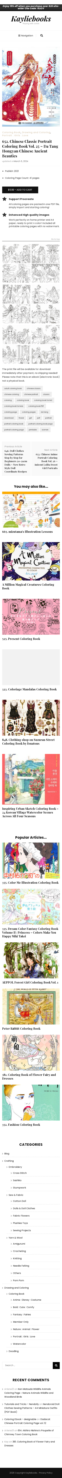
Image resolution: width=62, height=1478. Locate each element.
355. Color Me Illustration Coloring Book (30, 882)
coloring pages (29, 412)
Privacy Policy (45, 1472)
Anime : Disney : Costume (27, 1300)
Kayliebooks (31, 18)
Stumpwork (19, 1187)
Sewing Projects (22, 1230)
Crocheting (19, 1251)
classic (46, 394)
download (9, 418)
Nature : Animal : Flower (26, 1329)
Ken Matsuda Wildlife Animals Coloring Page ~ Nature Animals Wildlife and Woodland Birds (28, 1392)
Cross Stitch (20, 1173)
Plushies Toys (20, 1223)
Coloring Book (11, 132)
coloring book (23, 400)
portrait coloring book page (40, 424)
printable (33, 429)
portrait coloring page (14, 429)
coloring (8, 400)
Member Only (21, 1322)
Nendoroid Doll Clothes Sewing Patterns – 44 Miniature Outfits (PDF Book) (31, 1408)
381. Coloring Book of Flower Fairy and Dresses (29, 1076)
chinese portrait (31, 394)
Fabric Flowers (21, 1215)
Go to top (55, 239)
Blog (6, 1153)
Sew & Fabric (16, 1195)
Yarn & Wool (15, 1237)
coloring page (10, 412)
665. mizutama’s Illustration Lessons (27, 531)
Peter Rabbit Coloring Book (21, 1028)
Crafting (9, 1161)
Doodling (14, 1351)
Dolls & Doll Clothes (24, 1208)
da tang (44, 412)
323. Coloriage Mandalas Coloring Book (29, 689)
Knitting (17, 1258)
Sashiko (17, 1180)
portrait (48, 418)
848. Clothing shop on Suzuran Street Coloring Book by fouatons (28, 741)
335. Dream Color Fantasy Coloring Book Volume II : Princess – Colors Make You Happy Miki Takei (30, 932)
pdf (38, 418)
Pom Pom (18, 1280)
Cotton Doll (19, 1201)
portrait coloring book (13, 424)
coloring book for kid (43, 400)
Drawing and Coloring (36, 132)
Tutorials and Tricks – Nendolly (21, 1404)
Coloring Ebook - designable (20, 1419)
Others (17, 1273)
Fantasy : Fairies (22, 1314)
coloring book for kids (13, 406)
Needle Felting (21, 1265)
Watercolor (19, 1344)
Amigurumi (19, 1243)
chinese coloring (11, 394)
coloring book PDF (36, 406)
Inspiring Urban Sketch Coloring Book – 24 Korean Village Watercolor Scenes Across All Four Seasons (30, 812)
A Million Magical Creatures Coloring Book (28, 586)
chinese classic (34, 388)
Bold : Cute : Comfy (23, 1307)
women (45, 429)
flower (21, 418)
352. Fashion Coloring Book (21, 1124)
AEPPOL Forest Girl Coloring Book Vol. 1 (30, 982)
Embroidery (15, 1167)
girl (30, 418)
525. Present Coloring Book (21, 639)
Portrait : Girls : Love (15, 135)
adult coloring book (13, 388)
